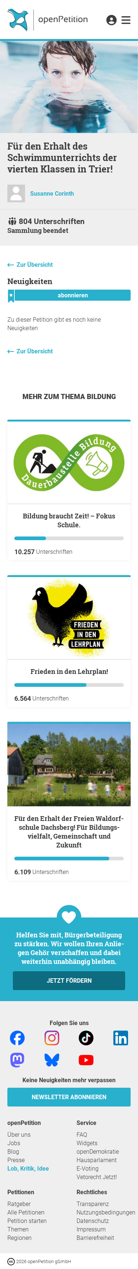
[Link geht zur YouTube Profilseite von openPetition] (86, 1059)
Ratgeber (19, 1203)
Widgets (87, 1143)
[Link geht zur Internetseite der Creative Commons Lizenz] (11, 1261)
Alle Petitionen (26, 1212)
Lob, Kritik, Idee (28, 1168)
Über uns (19, 1134)
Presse (16, 1160)
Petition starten (27, 1220)
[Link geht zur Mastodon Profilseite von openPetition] (17, 1059)
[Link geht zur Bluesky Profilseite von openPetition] (52, 1059)
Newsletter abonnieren (69, 1097)
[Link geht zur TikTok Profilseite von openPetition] (86, 1037)
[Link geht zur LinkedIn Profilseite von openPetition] (120, 1037)
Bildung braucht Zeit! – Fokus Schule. (69, 520)
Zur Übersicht (35, 264)
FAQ (82, 1134)
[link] (126, 20)
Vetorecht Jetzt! (97, 1177)
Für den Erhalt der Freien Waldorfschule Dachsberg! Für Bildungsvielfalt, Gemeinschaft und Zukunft (69, 831)
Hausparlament (97, 1160)
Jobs (13, 1143)
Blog (13, 1151)
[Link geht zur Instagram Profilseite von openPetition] (52, 1037)
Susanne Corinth (52, 193)
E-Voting (88, 1168)
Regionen (19, 1237)
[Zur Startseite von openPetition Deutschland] (48, 19)
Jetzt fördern (69, 980)
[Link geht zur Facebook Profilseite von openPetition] (17, 1037)
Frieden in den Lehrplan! (69, 671)
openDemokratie (98, 1151)
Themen (18, 1229)
